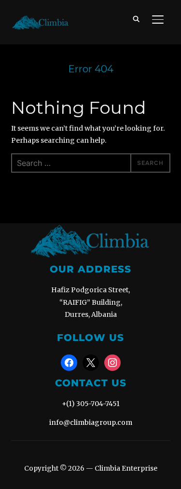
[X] (91, 362)
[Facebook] (69, 362)
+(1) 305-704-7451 (91, 403)
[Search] (136, 18)
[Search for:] (90, 163)
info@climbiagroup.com (90, 422)
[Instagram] (112, 362)
